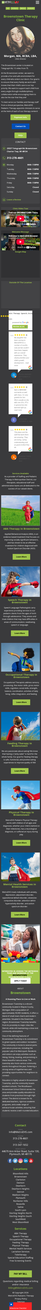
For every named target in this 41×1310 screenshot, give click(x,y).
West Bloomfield (20, 1222)
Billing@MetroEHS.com (20, 1287)
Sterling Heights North (20, 1213)
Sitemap (21, 1301)
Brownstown (20, 1176)
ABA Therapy (20, 1233)
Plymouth (20, 1198)
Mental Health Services (20, 1248)
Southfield (20, 1219)
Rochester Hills (20, 1201)
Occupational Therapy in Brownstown (21, 676)
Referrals (23, 8)
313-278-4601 (20, 1138)
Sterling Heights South (20, 1216)
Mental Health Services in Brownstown (19, 885)
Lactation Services (20, 1251)
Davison (20, 1182)
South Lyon (20, 1210)
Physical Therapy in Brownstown (21, 813)
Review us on (18, 326)
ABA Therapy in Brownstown (21, 528)
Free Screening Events (20, 1260)
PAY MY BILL (20, 1274)
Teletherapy (21, 1254)
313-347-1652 (20, 1144)
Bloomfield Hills (20, 1173)
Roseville (20, 1204)
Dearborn (20, 1185)
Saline (20, 1207)
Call (8, 8)
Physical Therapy (20, 1245)
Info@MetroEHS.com (20, 1132)
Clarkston (20, 1179)
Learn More (21, 557)
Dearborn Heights (20, 1189)
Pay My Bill (31, 8)
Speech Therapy (20, 1236)
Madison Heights (20, 1195)
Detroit (20, 1192)
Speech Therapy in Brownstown (19, 601)
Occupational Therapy (20, 1239)
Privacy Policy (21, 1298)
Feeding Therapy (20, 1242)
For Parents (15, 8)
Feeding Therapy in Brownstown (19, 744)
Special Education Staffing (20, 1257)
